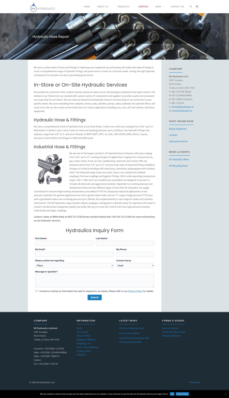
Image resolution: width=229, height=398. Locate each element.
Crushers (173, 134)
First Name (41, 238)
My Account (82, 331)
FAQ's (79, 328)
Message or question (46, 271)
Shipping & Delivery (86, 339)
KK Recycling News (178, 165)
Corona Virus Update (129, 333)
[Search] (190, 6)
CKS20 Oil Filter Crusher (173, 331)
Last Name (102, 238)
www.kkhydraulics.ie (182, 110)
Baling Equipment (178, 128)
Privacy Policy (135, 291)
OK (172, 394)
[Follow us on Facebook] (197, 7)
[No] (225, 394)
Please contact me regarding (49, 260)
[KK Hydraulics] (42, 6)
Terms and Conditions (87, 347)
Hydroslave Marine (178, 141)
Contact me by (123, 260)
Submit (95, 297)
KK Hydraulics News (179, 159)
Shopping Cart (84, 343)
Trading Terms (84, 351)
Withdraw (81, 354)
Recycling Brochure (171, 335)
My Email (40, 249)
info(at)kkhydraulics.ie (182, 106)
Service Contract (170, 328)
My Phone (121, 249)
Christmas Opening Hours (132, 328)
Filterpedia (194, 382)
